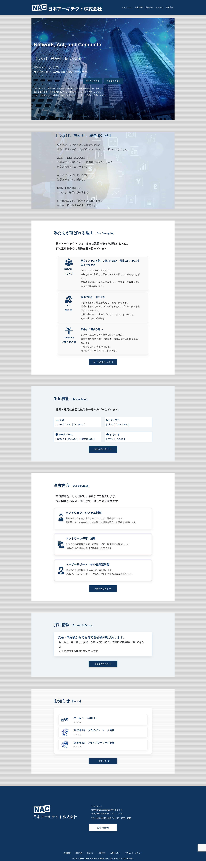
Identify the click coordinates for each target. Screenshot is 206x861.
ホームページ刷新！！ (86, 718)
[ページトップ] (201, 856)
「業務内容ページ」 (83, 88)
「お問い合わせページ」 (70, 95)
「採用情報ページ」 (75, 92)
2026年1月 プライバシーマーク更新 (94, 730)
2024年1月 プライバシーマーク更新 (94, 742)
